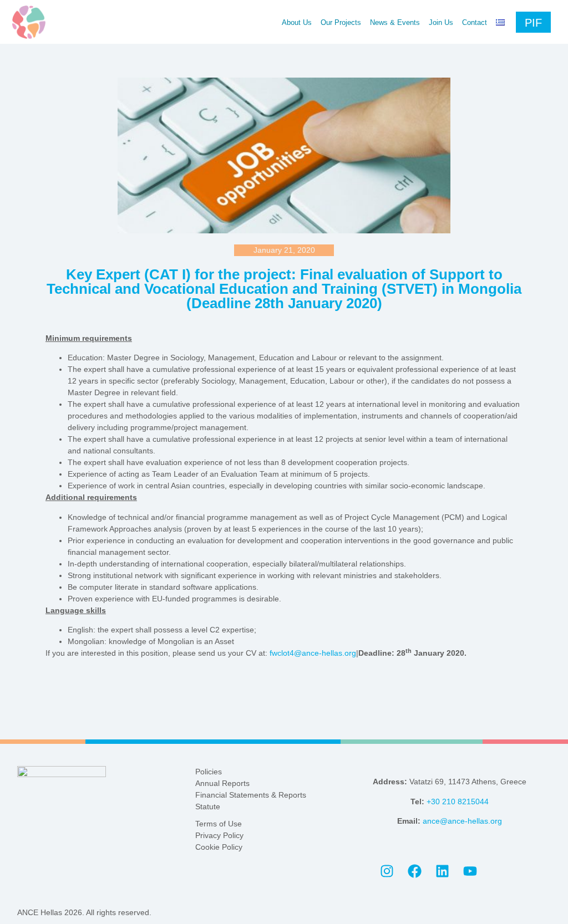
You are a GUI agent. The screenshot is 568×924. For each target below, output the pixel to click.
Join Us (441, 22)
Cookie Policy (218, 847)
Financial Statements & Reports (250, 794)
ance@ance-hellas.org (462, 820)
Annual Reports (222, 783)
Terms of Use (218, 823)
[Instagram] (386, 871)
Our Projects (341, 22)
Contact (474, 22)
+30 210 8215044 (458, 801)
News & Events (395, 22)
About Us (297, 22)
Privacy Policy (219, 835)
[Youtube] (470, 871)
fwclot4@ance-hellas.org (313, 653)
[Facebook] (414, 871)
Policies (208, 771)
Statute (207, 806)
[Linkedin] (442, 871)
